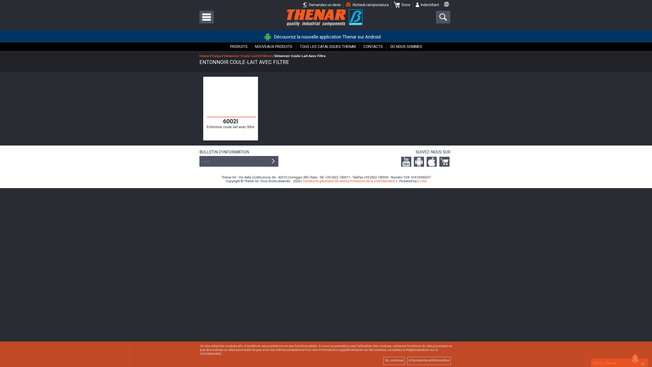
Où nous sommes (406, 46)
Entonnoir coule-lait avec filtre (300, 56)
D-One (422, 181)
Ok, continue (394, 360)
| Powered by (411, 181)
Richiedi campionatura (370, 5)
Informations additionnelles (429, 360)
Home (204, 56)
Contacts (373, 46)
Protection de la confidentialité (372, 181)
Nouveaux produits (273, 46)
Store (405, 5)
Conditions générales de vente (325, 181)
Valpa (216, 56)
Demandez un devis (324, 5)
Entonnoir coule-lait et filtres (248, 56)
